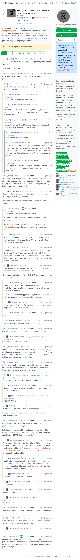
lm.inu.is (9, 3)
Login (67, 3)
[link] (24, 23)
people (11, 227)
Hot (4, 53)
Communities (21, 3)
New (29, 53)
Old (34, 53)
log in (15, 47)
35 (20, 23)
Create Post (32, 3)
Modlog (72, 170)
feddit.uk (20, 15)
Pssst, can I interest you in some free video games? (33, 11)
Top (9, 53)
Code (62, 556)
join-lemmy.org (72, 556)
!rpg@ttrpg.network (23, 432)
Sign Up (74, 3)
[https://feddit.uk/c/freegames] (11, 13)
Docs (56, 556)
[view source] (31, 23)
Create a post (66, 35)
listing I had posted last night (36, 448)
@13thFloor (10, 450)
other (6, 227)
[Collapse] (3, 58)
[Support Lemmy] (56, 3)
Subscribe (67, 30)
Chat (42, 53)
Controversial (19, 53)
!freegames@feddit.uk (10, 31)
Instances (48, 556)
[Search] (62, 3)
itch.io (6, 391)
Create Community (46, 3)
